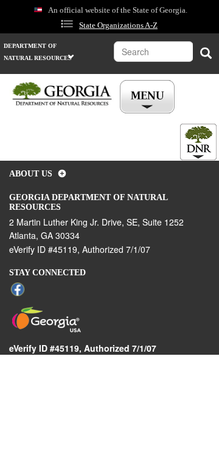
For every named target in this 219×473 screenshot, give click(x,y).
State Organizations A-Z (118, 25)
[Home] (62, 94)
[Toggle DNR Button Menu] (198, 142)
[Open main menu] (147, 97)
